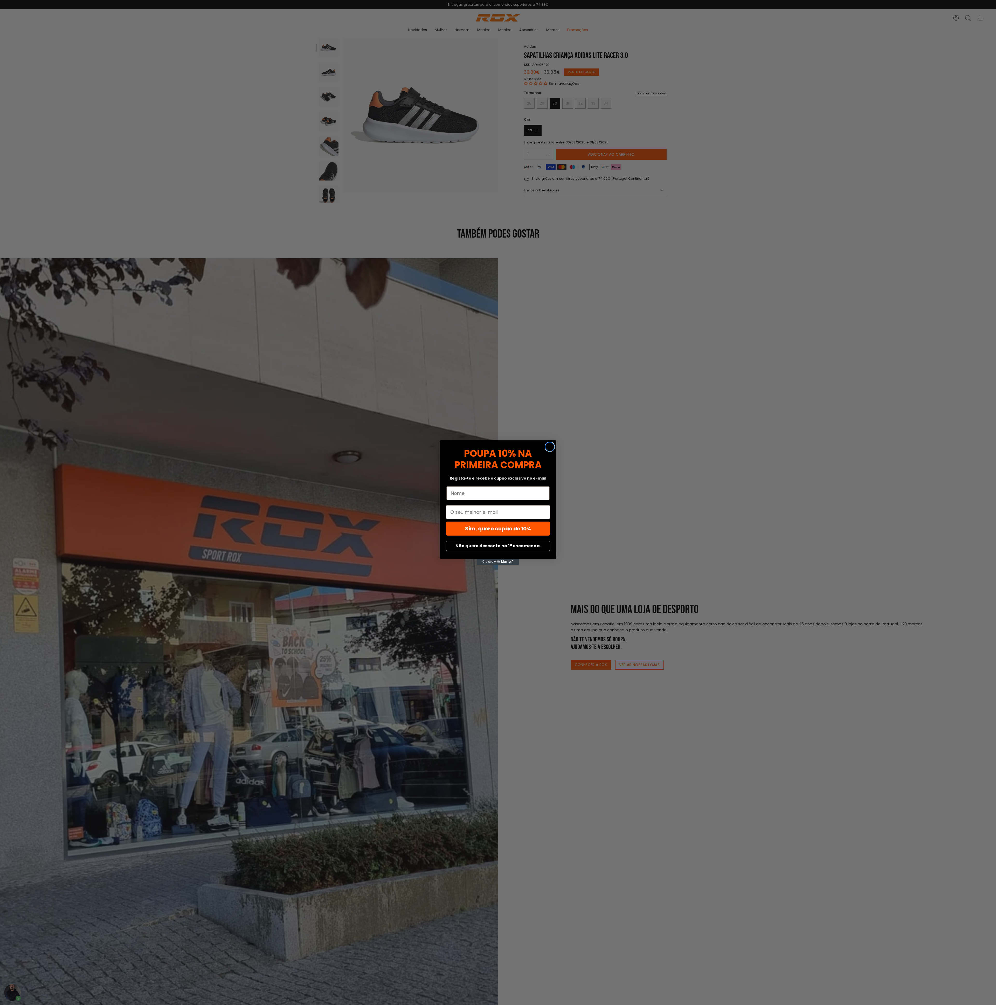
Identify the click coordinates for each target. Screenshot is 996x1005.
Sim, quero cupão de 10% (498, 528)
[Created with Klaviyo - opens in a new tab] (498, 562)
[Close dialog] (549, 446)
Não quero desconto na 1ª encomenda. (498, 546)
